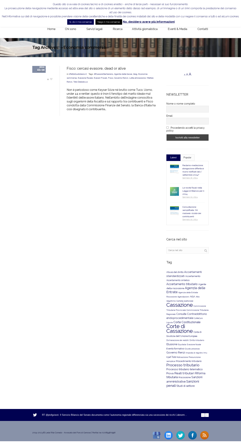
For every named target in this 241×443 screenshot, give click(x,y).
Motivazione (182, 357)
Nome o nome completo (180, 103)
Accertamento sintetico (177, 280)
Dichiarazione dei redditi (177, 340)
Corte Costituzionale (186, 322)
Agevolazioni (183, 297)
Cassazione (179, 305)
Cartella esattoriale (184, 301)
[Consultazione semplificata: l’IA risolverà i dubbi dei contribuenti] (174, 210)
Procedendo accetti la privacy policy (185, 129)
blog (135, 74)
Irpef (168, 357)
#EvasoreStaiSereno (103, 74)
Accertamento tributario (182, 284)
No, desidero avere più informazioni (149, 21)
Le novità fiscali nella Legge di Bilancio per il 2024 (193, 191)
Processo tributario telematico (184, 369)
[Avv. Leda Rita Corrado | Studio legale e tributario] (35, 29)
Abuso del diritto (174, 272)
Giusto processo (192, 348)
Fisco (110, 78)
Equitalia (182, 344)
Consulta (181, 314)
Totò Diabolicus (80, 82)
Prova (170, 373)
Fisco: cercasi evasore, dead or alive (96, 68)
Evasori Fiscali (100, 78)
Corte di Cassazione (179, 328)
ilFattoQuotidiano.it (78, 74)
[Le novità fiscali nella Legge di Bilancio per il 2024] (174, 191)
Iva (174, 357)
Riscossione (185, 377)
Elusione (171, 344)
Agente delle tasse (123, 74)
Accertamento (192, 276)
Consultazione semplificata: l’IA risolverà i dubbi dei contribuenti (191, 212)
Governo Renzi (121, 78)
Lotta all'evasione (137, 78)
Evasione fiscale (85, 78)
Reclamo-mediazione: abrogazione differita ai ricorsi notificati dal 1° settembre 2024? (193, 170)
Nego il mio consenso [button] (109, 22)
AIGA (192, 296)
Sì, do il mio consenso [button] (80, 22)
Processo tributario (182, 365)
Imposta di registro (194, 353)
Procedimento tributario (189, 361)
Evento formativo (175, 348)
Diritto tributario (196, 340)
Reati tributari (184, 373)
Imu (205, 353)
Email (169, 115)
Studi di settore (185, 385)
